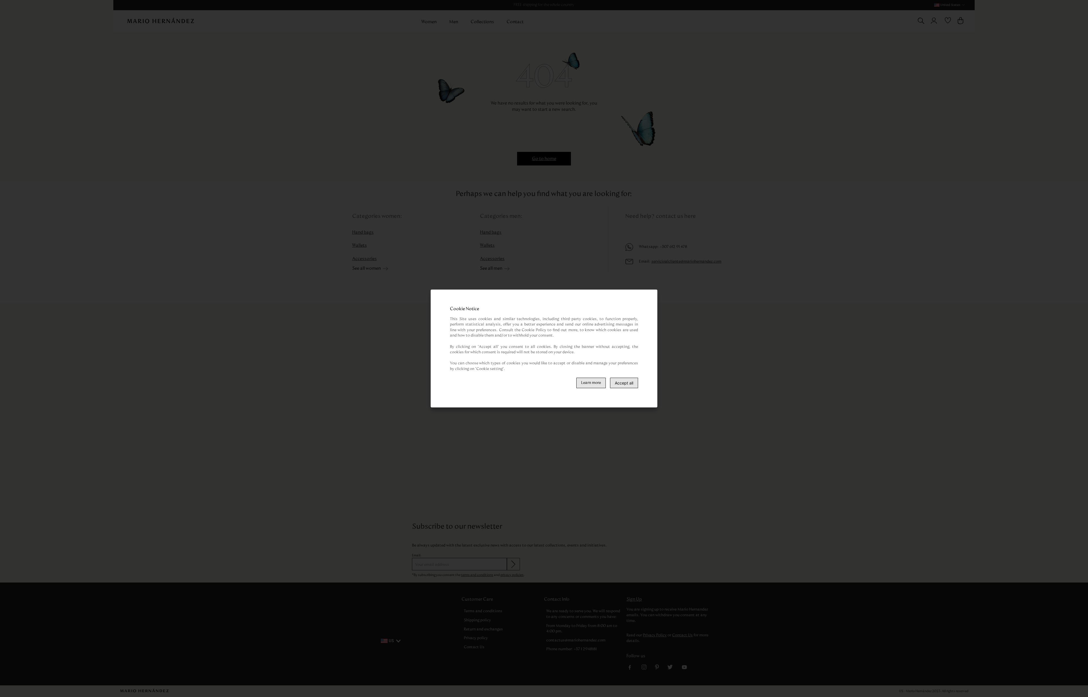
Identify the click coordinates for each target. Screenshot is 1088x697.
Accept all (624, 383)
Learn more (591, 383)
